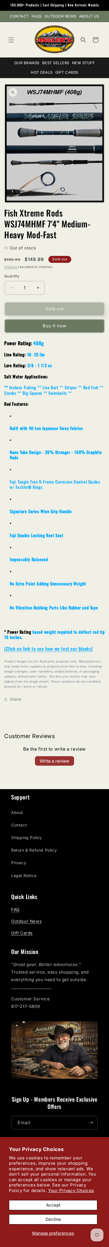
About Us (89, 16)
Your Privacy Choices (71, 1190)
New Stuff (83, 63)
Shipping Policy (26, 837)
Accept (53, 1205)
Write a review (54, 761)
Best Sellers (55, 63)
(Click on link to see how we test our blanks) (48, 648)
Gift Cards (66, 72)
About (17, 812)
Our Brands (26, 63)
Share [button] (15, 699)
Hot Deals (42, 72)
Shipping (10, 266)
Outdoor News (60, 16)
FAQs (37, 16)
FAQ (15, 909)
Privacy (18, 862)
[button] (11, 40)
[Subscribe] (91, 1123)
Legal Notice (23, 875)
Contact (19, 16)
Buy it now (54, 325)
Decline (53, 1219)
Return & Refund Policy (34, 850)
